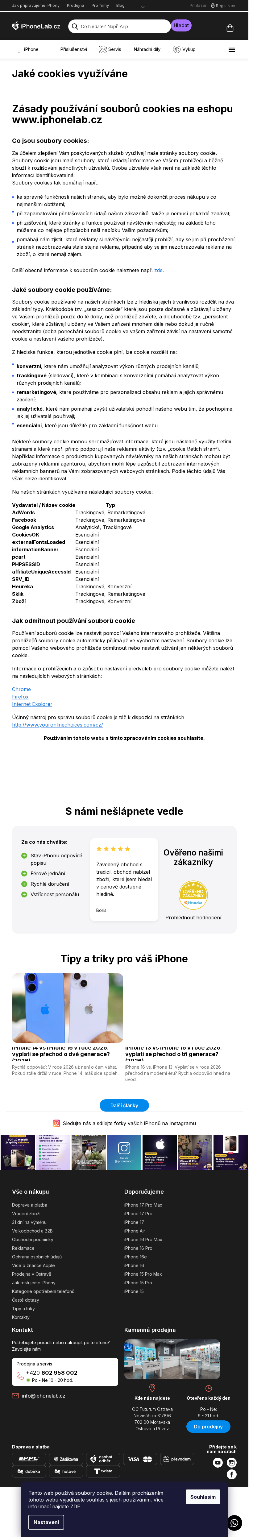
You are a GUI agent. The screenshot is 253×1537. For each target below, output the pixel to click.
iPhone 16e (135, 1256)
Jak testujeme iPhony (34, 1282)
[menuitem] (28, 49)
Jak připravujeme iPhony (36, 5)
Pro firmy (100, 5)
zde (158, 270)
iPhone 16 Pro (138, 1248)
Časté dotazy (25, 1300)
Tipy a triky (23, 1308)
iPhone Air (134, 1230)
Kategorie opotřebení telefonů (43, 1291)
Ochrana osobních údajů (37, 1256)
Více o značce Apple (33, 1265)
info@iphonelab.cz (43, 1396)
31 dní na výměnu (29, 1222)
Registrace (226, 5)
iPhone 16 (134, 1265)
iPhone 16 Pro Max (143, 1239)
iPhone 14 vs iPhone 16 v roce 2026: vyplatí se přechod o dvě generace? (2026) (61, 1054)
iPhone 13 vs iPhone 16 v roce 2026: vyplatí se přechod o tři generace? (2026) (173, 1054)
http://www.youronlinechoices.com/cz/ (57, 725)
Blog (120, 5)
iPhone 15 (134, 1291)
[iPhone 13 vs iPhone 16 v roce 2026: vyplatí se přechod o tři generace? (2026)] (180, 1008)
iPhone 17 (134, 1222)
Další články (124, 1105)
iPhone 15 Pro (138, 1282)
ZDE (75, 1506)
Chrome (21, 689)
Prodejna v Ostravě (31, 1274)
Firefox (20, 697)
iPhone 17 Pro (138, 1213)
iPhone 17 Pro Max (143, 1205)
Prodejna (75, 5)
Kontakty (21, 1317)
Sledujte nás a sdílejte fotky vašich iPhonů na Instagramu (129, 1123)
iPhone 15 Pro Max (143, 1274)
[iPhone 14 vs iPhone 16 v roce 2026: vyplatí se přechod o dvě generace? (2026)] (67, 1008)
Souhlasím (203, 1497)
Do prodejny (208, 1426)
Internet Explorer (32, 704)
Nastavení (46, 1522)
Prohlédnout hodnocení (193, 917)
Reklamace (23, 1248)
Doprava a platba (29, 1205)
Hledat (181, 25)
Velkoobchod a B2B (32, 1230)
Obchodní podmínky (32, 1239)
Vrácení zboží (26, 1213)
